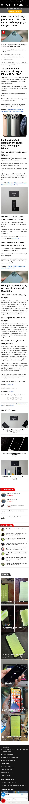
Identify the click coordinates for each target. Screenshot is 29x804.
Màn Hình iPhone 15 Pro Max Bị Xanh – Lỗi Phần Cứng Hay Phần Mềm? (16, 534)
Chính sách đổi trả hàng (7, 766)
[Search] (27, 5)
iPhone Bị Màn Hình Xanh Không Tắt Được (16, 528)
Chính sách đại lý (5, 775)
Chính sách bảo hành (6, 769)
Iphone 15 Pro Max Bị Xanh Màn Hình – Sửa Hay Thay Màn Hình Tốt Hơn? (16, 564)
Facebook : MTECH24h (8, 760)
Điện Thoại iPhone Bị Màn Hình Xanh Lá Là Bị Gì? (16, 553)
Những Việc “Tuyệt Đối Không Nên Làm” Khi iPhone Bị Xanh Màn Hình (16, 544)
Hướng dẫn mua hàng (7, 772)
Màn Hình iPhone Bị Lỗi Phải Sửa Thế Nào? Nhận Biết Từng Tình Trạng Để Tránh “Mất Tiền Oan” (16, 559)
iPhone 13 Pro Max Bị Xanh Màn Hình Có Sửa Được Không (16, 539)
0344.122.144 (15, 238)
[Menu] (2, 5)
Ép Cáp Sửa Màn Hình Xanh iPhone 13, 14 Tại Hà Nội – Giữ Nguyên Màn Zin (16, 548)
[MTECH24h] (14, 5)
